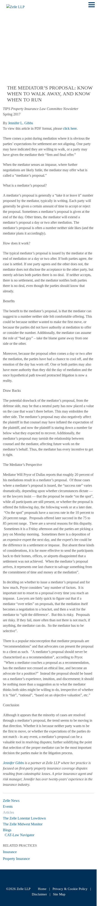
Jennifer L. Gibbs (20, 123)
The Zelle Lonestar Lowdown (24, 818)
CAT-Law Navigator (19, 835)
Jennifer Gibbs (13, 763)
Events (8, 806)
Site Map (59, 894)
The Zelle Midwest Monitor (22, 824)
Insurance (10, 852)
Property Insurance (16, 859)
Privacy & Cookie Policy (70, 889)
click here (70, 128)
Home (42, 889)
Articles (8, 812)
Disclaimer (39, 894)
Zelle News (11, 801)
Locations (14, 36)
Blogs (7, 830)
